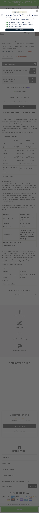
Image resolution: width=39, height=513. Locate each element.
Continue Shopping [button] (19, 29)
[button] (37, 10)
